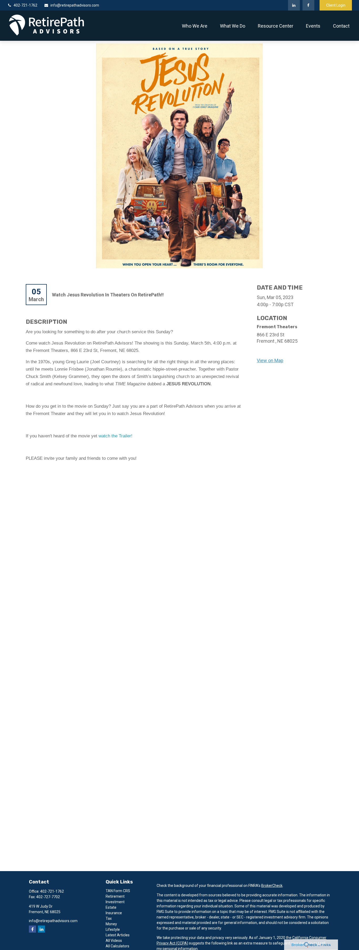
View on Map (270, 360)
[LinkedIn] (294, 5)
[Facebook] (308, 5)
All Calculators (117, 946)
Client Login (335, 5)
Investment (115, 902)
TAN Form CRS (118, 891)
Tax (109, 918)
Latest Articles (118, 935)
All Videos (114, 940)
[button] (195, 25)
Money (111, 924)
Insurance (114, 913)
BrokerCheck (272, 885)
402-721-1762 (25, 5)
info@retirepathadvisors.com (74, 5)
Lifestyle (113, 929)
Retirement (115, 896)
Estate (111, 907)
